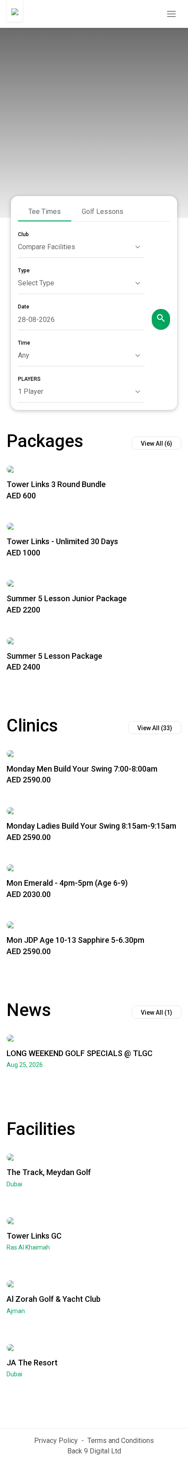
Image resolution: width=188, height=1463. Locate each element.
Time (24, 343)
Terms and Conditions (120, 1440)
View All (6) (156, 443)
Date (23, 307)
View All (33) (154, 728)
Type (24, 271)
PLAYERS (29, 379)
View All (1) (156, 1012)
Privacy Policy (56, 1440)
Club (23, 234)
